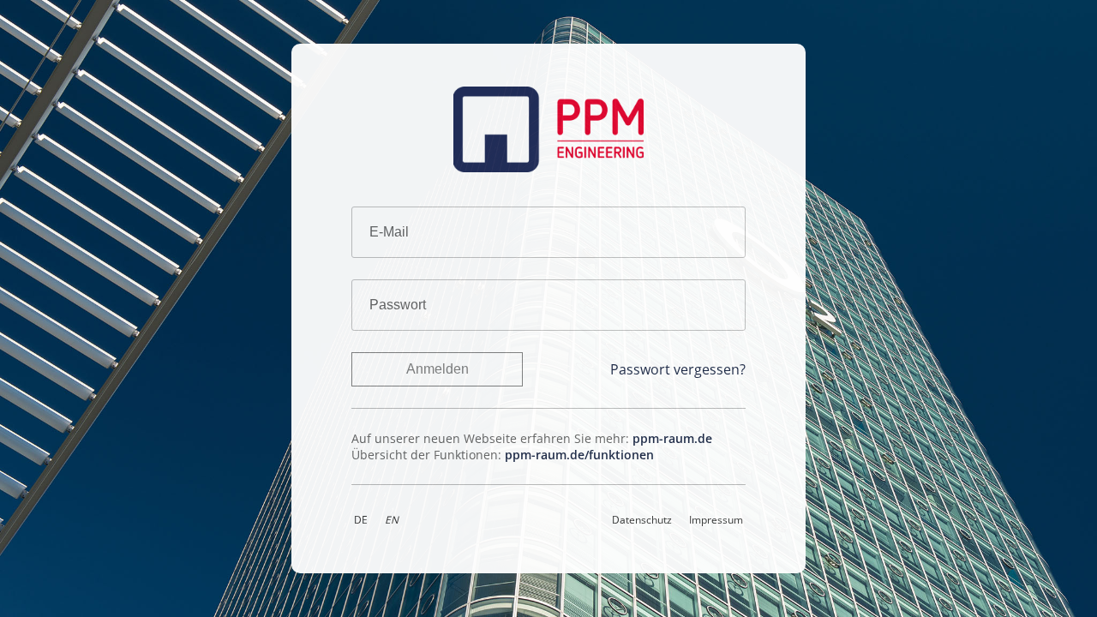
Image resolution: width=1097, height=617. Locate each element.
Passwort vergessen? (678, 369)
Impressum (716, 519)
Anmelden (437, 369)
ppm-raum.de (672, 438)
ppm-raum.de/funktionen (579, 454)
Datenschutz (642, 519)
